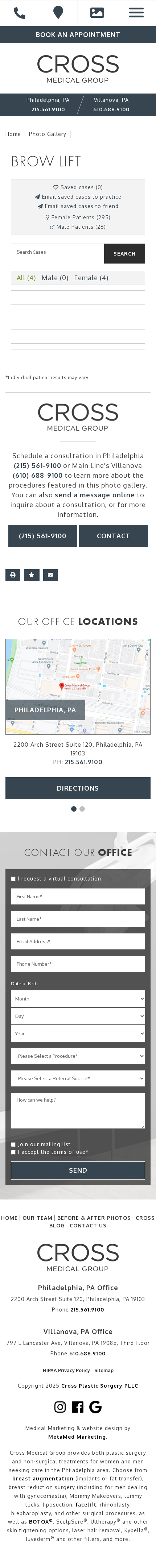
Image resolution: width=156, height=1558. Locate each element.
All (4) (26, 278)
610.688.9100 (111, 109)
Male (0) (55, 278)
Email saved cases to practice (81, 197)
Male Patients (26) (80, 227)
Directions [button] (78, 788)
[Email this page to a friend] (50, 575)
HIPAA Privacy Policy (66, 1370)
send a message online (95, 495)
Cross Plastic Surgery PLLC (99, 1386)
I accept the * (53, 1152)
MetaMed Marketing (77, 1437)
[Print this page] (12, 575)
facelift (86, 1504)
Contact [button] (113, 536)
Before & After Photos (94, 1218)
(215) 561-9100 (37, 465)
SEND (78, 1170)
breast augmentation (43, 1478)
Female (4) (91, 278)
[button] (74, 809)
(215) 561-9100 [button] (42, 536)
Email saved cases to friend (81, 206)
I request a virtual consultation (59, 878)
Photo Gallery (47, 134)
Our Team (37, 1218)
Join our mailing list (44, 1144)
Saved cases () (81, 187)
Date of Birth (24, 983)
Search (125, 253)
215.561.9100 (48, 109)
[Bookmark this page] (32, 575)
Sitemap (104, 1370)
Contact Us (88, 1225)
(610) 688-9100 (38, 475)
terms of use (69, 1152)
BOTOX (41, 1521)
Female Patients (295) (80, 217)
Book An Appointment (78, 34)
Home (13, 134)
